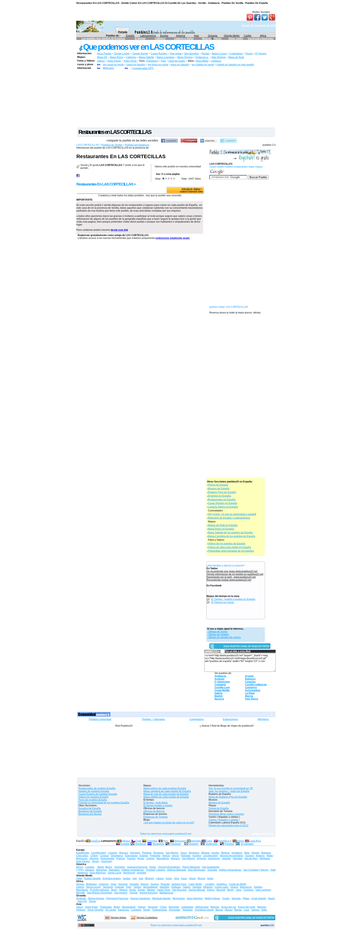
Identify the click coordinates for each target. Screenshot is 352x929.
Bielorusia (81, 858)
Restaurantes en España (221, 499)
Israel (169, 878)
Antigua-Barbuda (176, 869)
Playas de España (218, 484)
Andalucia (220, 676)
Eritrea (210, 889)
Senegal (123, 884)
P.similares (152, 61)
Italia (247, 852)
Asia (196, 35)
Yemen (137, 887)
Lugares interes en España (223, 506)
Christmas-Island (204, 909)
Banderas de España (90, 811)
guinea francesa (148, 892)
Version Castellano (146, 917)
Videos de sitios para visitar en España (229, 547)
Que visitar (176, 53)
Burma (219, 909)
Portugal (146, 852)
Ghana (234, 887)
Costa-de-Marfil (237, 884)
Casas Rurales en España (222, 503)
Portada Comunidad (100, 719)
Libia (238, 889)
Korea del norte (246, 907)
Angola (80, 884)
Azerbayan (214, 858)
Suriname (119, 867)
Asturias (219, 678)
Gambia (196, 887)
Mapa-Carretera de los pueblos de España (231, 536)
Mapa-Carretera (165, 57)
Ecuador (125, 843)
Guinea (155, 884)
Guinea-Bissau (197, 889)
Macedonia (162, 858)
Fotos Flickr (130, 61)
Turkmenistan (159, 909)
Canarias (250, 681)
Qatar (79, 878)
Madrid (218, 696)
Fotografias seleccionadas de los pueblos (231, 550)
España (130, 35)
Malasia (261, 907)
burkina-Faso (179, 884)
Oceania (212, 35)
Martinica (83, 872)
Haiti (273, 869)
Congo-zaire (221, 887)
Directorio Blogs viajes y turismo (226, 814)
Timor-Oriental (95, 909)
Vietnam (80, 909)
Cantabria (220, 684)
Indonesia (123, 909)
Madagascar (166, 892)
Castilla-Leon (222, 687)
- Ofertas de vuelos (217, 631)
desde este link (119, 229)
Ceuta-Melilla (222, 690)
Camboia (136, 909)
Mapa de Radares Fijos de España (228, 796)
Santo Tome (163, 889)
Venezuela (180, 841)
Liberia (80, 887)
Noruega (135, 852)
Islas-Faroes (83, 861)
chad (113, 884)
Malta (270, 855)
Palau (246, 898)
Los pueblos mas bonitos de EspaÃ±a (103, 38)
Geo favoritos (191, 53)
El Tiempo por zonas (222, 602)
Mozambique (150, 887)
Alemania (194, 852)
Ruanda (165, 884)
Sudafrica (221, 884)
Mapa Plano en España (221, 528)
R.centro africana (99, 889)
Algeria (144, 884)
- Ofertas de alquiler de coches (224, 637)
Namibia (164, 887)
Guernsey (106, 861)
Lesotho (209, 884)
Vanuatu (236, 898)
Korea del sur (228, 907)
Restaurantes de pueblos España (97, 788)
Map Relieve (219, 57)
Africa (263, 35)
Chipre (94, 855)
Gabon (186, 887)
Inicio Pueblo (104, 53)
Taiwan (142, 907)
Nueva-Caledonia (140, 898)
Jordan (127, 878)
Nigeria (123, 889)
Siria (176, 878)
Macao (228, 909)
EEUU (79, 867)
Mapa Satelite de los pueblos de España (230, 532)
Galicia (218, 693)
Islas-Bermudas (196, 869)
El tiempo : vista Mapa (155, 802)
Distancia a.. (202, 57)
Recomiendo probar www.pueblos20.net (229, 579)
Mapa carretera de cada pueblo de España (167, 791)
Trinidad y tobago (155, 869)
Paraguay (175, 843)
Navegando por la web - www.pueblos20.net (231, 577)
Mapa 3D (102, 57)
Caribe (247, 35)
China (163, 907)
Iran (135, 878)
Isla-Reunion (179, 889)
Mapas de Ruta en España (223, 525)
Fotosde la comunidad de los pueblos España (103, 802)
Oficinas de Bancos (154, 811)
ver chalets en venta (203, 64)
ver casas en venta (113, 64)
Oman (192, 878)
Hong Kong (91, 907)
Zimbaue (176, 887)
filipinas (215, 907)
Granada (212, 869)
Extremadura (252, 690)
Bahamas (101, 869)
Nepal (146, 909)
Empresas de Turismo (155, 816)
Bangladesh (129, 907)
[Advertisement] (176, 98)
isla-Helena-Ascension (99, 892)
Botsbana (91, 884)
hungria (196, 855)
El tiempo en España (219, 495)
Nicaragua (158, 843)
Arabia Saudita (92, 878)
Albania (205, 852)
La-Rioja (250, 693)
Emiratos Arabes (112, 878)
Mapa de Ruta (236, 57)
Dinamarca (117, 855)
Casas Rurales (159, 53)
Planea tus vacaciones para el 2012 (228, 825)
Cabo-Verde (195, 884)
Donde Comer (122, 53)
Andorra (260, 855)
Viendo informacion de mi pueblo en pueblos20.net (235, 574)
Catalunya (251, 687)
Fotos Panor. (114, 61)
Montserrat (129, 872)
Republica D (225, 841)
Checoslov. (82, 855)
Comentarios (196, 719)
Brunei (201, 878)
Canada (89, 867)
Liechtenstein (98, 852)
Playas (218, 38)
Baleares (250, 678)
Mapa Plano (116, 57)
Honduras (140, 843)
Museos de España (218, 488)
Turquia (131, 858)
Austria (215, 852)
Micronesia (179, 898)
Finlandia (155, 855)
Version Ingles (118, 917)
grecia (175, 855)
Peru (165, 841)
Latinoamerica (148, 35)
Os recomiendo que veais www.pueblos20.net (232, 571)
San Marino (172, 852)
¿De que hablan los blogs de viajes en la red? (168, 822)
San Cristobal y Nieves (255, 869)
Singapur (153, 907)
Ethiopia (207, 887)
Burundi (221, 889)
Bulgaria (266, 852)
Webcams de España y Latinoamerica (229, 517)
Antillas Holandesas (133, 869)
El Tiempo (260, 53)
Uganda (119, 887)
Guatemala (211, 843)
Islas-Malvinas (98, 872)
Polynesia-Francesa (117, 898)
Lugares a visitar (184, 38)
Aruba (152, 867)
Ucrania (249, 855)
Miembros (263, 719)
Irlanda (255, 852)
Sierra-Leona (93, 887)
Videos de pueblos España (93, 796)
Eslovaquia (131, 855)
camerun (104, 884)
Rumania (158, 852)
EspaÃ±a (95, 841)
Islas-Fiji (82, 901)
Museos (207, 38)
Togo (128, 887)
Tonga (92, 901)
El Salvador (247, 843)
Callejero (160, 38)
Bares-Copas (219, 53)
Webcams (108, 68)
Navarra (219, 698)
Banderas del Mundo (90, 814)
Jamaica (89, 869)
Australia (81, 898)
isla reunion (120, 892)
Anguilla (141, 872)
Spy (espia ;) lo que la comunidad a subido (231, 514)
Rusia (141, 858)
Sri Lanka (110, 909)
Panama (229, 843)
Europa (164, 35)
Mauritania (82, 889)
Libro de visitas (176, 61)
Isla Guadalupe (210, 867)
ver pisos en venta (158, 64)
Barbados (114, 869)
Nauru (271, 898)
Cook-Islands (258, 898)
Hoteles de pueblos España (93, 791)
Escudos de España (89, 808)
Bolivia (240, 841)
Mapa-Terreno (185, 57)
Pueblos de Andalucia (136, 144)
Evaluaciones (230, 719)
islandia (226, 858)
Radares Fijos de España (222, 492)
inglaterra (237, 852)
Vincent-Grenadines (169, 867)
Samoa (255, 909)
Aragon (249, 676)
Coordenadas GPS (142, 68)
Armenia (201, 858)
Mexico (126, 841)
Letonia (150, 858)
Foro (163, 61)
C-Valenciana (222, 681)
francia (166, 855)
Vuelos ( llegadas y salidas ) (224, 819)
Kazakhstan (82, 852)
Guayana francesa (137, 867)
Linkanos (216, 61)
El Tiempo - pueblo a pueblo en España (233, 599)
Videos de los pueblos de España (226, 543)
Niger (114, 889)
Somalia (134, 884)
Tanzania (108, 887)
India (264, 909)
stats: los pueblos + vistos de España (229, 791)
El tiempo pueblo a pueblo (158, 805)
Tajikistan (187, 909)
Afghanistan (202, 907)
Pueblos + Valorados (153, 719)
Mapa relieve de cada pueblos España (164, 788)
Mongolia (174, 907)
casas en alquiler (135, 64)
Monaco (123, 852)
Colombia (152, 841)
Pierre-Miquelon (191, 867)
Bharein (149, 878)
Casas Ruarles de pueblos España (97, 794)
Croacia (104, 855)
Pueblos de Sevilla (111, 144)
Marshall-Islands (161, 898)
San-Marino (188, 858)
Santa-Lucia (114, 872)
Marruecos (246, 887)
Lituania (112, 852)
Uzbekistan (187, 907)
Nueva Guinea (96, 898)
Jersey (95, 861)
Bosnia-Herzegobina (231, 855)
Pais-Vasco (251, 698)
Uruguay (193, 843)
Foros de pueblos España (92, 799)
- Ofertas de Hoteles (218, 634)
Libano (160, 878)
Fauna (249, 53)
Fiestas (205, 53)
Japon (79, 907)
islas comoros (263, 889)
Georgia (93, 858)
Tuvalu (226, 898)
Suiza (183, 852)
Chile (138, 841)
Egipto (141, 889)
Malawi (151, 889)
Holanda (185, 855)
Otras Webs (202, 61)
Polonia (120, 858)
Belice (108, 867)
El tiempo (140, 38)
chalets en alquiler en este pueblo (235, 64)
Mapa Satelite (146, 57)
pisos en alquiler (180, 64)
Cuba (209, 841)
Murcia (249, 696)
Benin (230, 889)
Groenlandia (107, 858)
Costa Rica (255, 841)
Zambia (258, 887)
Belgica (225, 852)
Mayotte (80, 892)
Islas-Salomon (195, 898)
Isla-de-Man (251, 858)
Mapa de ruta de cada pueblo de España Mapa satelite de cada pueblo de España (166, 795)
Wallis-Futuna (212, 898)
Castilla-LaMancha (256, 684)
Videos (101, 61)
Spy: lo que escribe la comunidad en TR (231, 788)
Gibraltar (237, 858)
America (180, 35)
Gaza (184, 878)
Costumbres (236, 53)
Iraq (141, 878)
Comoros (248, 889)
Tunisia (133, 892)
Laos (246, 909)
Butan (117, 907)
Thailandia (106, 907)
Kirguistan (174, 909)
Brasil (101, 867)
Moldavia (265, 858)
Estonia (144, 855)
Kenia (132, 889)
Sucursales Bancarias (261, 38)
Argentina (196, 841)
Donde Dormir (140, 53)
